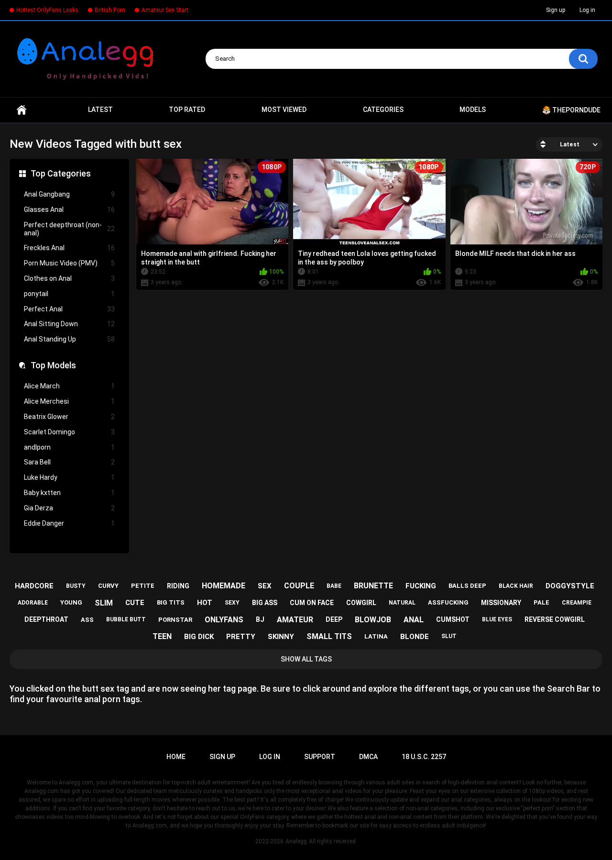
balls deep (467, 585)
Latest (100, 109)
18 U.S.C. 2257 (424, 757)
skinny (281, 636)
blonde (414, 636)
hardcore (34, 586)
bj (260, 619)
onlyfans (224, 619)
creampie (576, 602)
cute (134, 602)
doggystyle (570, 586)
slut (449, 636)
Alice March (69, 386)
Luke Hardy (69, 477)
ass (87, 619)
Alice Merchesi (69, 401)
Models (472, 109)
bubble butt (126, 619)
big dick (199, 636)
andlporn (69, 447)
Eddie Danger (69, 523)
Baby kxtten (69, 492)
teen (162, 636)
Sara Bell (69, 462)
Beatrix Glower (69, 416)
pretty (240, 636)
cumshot (453, 619)
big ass (264, 602)
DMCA (368, 757)
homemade (223, 585)
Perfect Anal (69, 309)
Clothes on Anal (69, 278)
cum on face (312, 602)
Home (21, 110)
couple (299, 585)
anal (414, 619)
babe (334, 586)
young (71, 602)
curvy (108, 585)
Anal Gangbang (69, 194)
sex (265, 586)
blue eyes (497, 619)
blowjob (373, 619)
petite (142, 585)
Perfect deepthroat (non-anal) (69, 229)
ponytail (69, 294)
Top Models (53, 365)
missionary (501, 602)
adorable (33, 602)
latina (376, 636)
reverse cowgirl (555, 619)
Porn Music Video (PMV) (69, 263)
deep (334, 619)
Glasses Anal (69, 209)
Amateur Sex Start (165, 10)
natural (402, 602)
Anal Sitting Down (69, 324)
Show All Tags (306, 659)
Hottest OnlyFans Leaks (47, 10)
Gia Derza (69, 508)
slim (104, 602)
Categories (383, 109)
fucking (420, 586)
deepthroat (46, 619)
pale (541, 602)
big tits (171, 602)
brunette (373, 585)
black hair (516, 586)
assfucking (448, 602)
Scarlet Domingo (69, 432)
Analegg (296, 841)
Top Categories (61, 173)
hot (204, 602)
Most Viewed (284, 109)
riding (178, 586)
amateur (295, 619)
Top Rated (187, 109)
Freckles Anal (69, 248)
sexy (232, 602)
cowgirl (361, 602)
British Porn (110, 10)
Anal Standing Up (69, 339)
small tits (329, 636)
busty (76, 586)
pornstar (175, 619)
